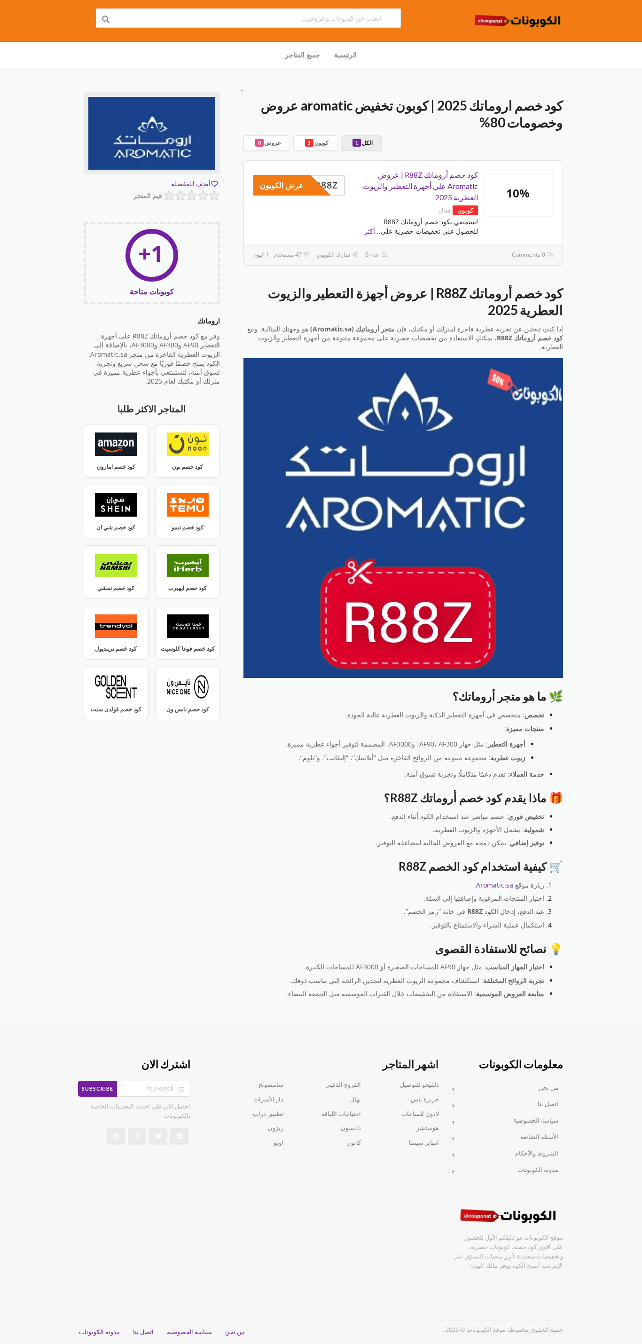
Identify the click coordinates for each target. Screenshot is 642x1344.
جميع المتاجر (302, 54)
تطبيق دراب (268, 1114)
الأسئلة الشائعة (539, 1137)
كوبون (318, 142)
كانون (353, 1143)
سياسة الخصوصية (535, 1120)
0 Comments (529, 255)
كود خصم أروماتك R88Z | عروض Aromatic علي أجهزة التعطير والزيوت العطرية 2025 (420, 186)
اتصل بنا (548, 1104)
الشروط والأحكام (536, 1153)
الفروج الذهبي (343, 1085)
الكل (364, 142)
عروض (269, 142)
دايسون (351, 1128)
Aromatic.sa (494, 885)
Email (373, 255)
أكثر (369, 231)
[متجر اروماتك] (152, 134)
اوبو (278, 1143)
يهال (355, 1099)
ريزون (275, 1128)
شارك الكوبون (334, 255)
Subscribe (97, 1088)
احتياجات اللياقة (341, 1114)
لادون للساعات (420, 1114)
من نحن (548, 1088)
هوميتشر (427, 1128)
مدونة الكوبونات (537, 1170)
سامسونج (270, 1085)
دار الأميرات (268, 1099)
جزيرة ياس (425, 1099)
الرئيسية (345, 54)
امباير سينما (424, 1143)
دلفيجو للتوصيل (419, 1085)
